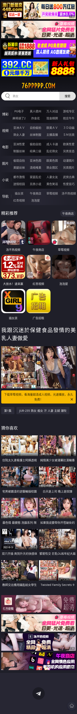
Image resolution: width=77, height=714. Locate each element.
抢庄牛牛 (69, 118)
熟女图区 (52, 167)
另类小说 (35, 184)
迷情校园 (19, 184)
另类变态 (69, 151)
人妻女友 (52, 177)
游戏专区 (69, 111)
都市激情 (19, 177)
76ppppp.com (38, 86)
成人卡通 (52, 144)
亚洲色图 (35, 160)
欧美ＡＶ (52, 128)
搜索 (67, 96)
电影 (5, 147)
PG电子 (19, 111)
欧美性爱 (69, 144)
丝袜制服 (35, 135)
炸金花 (35, 118)
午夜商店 (35, 193)
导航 (5, 196)
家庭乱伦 (35, 177)
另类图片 (69, 167)
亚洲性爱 (19, 144)
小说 (5, 180)
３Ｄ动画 (69, 128)
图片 (5, 163)
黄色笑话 (52, 184)
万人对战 (52, 111)
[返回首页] (72, 706)
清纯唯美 (35, 167)
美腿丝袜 (19, 167)
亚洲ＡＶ (19, 128)
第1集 (7, 411)
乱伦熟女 (52, 151)
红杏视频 (19, 200)
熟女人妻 (19, 135)
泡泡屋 (35, 200)
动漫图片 (69, 160)
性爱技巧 (69, 184)
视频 (5, 130)
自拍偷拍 (35, 128)
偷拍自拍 (35, 144)
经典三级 (35, 151)
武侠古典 (69, 177)
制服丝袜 (19, 151)
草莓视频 (52, 193)
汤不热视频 (69, 193)
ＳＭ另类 (69, 135)
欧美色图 (52, 160)
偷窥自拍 (19, 160)
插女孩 (19, 193)
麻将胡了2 (19, 118)
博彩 (5, 114)
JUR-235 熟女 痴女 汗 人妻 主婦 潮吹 (43, 411)
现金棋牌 (52, 118)
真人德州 (35, 111)
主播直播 (52, 135)
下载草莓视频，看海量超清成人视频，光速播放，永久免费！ (38, 396)
